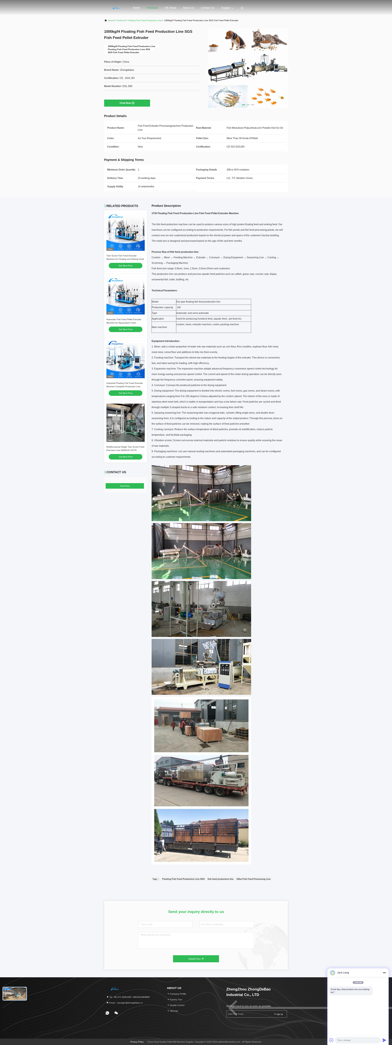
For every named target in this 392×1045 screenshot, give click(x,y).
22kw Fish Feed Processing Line (254, 879)
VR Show (170, 7)
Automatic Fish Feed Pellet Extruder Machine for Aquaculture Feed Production (123, 322)
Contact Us (208, 7)
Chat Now (125, 103)
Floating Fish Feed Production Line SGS (183, 879)
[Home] (116, 7)
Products (152, 7)
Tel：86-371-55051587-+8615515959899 (129, 997)
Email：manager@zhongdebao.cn (126, 1002)
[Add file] (331, 1040)
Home (136, 7)
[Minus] (384, 973)
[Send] (384, 1040)
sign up (279, 1014)
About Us (188, 7)
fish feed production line (221, 879)
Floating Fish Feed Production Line (145, 20)
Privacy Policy (137, 1042)
